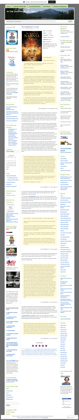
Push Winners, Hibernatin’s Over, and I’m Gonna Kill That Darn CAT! (12, 113)
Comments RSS (17, 21)
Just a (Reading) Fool (64, 236)
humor (69, 404)
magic (55, 353)
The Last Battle (32, 196)
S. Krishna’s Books (64, 255)
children (35, 350)
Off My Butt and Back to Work (12, 118)
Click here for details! (64, 36)
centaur (31, 350)
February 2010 (63, 329)
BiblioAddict (62, 204)
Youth (50, 354)
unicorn (41, 354)
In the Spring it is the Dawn (66, 232)
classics (47, 351)
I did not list (8, 360)
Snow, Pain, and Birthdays (11, 120)
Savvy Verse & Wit (64, 257)
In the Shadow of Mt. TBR (21, 11)
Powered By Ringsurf (10, 245)
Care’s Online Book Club (65, 218)
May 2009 (62, 346)
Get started (51, 1)
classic (44, 351)
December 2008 (63, 356)
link (9, 137)
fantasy (26, 353)
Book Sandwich (63, 211)
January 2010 (63, 331)
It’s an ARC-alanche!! (34, 6)
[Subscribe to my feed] (7, 51)
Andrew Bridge (63, 158)
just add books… (63, 239)
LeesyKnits (62, 245)
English (22, 353)
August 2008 (63, 362)
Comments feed (9, 397)
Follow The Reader (64, 226)
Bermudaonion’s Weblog (65, 202)
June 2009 (62, 344)
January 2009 (63, 354)
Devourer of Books (64, 222)
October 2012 (63, 325)
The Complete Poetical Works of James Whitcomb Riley (12, 344)
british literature (27, 350)
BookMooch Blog (64, 182)
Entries (11, 21)
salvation (35, 354)
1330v (61, 195)
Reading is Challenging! (60, 6)
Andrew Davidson (64, 160)
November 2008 (63, 358)
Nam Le (62, 168)
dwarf (50, 351)
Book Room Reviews (64, 209)
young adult (47, 354)
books (63, 404)
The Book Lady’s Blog (65, 264)
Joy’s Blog (62, 234)
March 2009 (62, 350)
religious (31, 354)
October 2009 (63, 337)
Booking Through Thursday (66, 180)
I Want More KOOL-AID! (19, 6)
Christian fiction (35, 351)
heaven (37, 353)
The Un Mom (63, 269)
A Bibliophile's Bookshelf (65, 197)
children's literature (53, 350)
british (22, 350)
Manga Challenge (64, 87)
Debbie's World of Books (65, 220)
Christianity (40, 351)
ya (43, 354)
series (38, 354)
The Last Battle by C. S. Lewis (30, 26)
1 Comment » (54, 354)
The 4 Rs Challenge (64, 262)
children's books (40, 350)
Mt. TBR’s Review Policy (12, 177)
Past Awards (47, 6)
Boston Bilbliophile (64, 216)
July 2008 (62, 365)
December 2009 (63, 333)
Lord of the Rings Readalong (66, 97)
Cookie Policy (45, 417)
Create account (9, 390)
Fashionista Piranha (64, 224)
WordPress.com (9, 399)
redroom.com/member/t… (65, 318)
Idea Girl (62, 230)
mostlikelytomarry (12, 129)
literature (51, 353)
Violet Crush (63, 271)
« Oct (7, 169)
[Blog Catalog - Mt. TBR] (12, 214)
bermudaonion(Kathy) (12, 133)
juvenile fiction (45, 353)
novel (25, 354)
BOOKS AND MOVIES (65, 213)
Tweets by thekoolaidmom (65, 152)
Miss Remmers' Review (65, 249)
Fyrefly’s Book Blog (64, 228)
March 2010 (62, 327)
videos (66, 404)
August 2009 (63, 339)
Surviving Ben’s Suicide (65, 170)
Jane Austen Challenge (65, 77)
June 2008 (62, 367)
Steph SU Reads (63, 260)
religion (28, 354)
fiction (34, 353)
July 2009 (62, 342)
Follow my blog (66, 406)
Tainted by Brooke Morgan (11, 116)
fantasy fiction (30, 353)
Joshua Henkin (63, 166)
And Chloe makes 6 (64, 200)
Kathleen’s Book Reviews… (66, 241)
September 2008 (63, 360)
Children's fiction (47, 350)
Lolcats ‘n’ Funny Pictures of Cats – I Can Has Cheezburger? (66, 188)
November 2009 (63, 335)
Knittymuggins (63, 243)
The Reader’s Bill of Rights (13, 179)
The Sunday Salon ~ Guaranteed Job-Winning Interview (65, 304)
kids (49, 353)
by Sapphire (11, 330)
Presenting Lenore (64, 253)
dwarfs (53, 351)
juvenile (40, 353)
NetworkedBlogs (65, 398)
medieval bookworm (64, 247)
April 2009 (62, 348)
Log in (7, 392)
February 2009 (63, 352)
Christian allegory (28, 351)
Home (8, 6)
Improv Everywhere (64, 184)
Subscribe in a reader (13, 51)
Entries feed (8, 395)
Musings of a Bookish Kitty (65, 251)
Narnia (22, 354)
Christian (23, 351)
